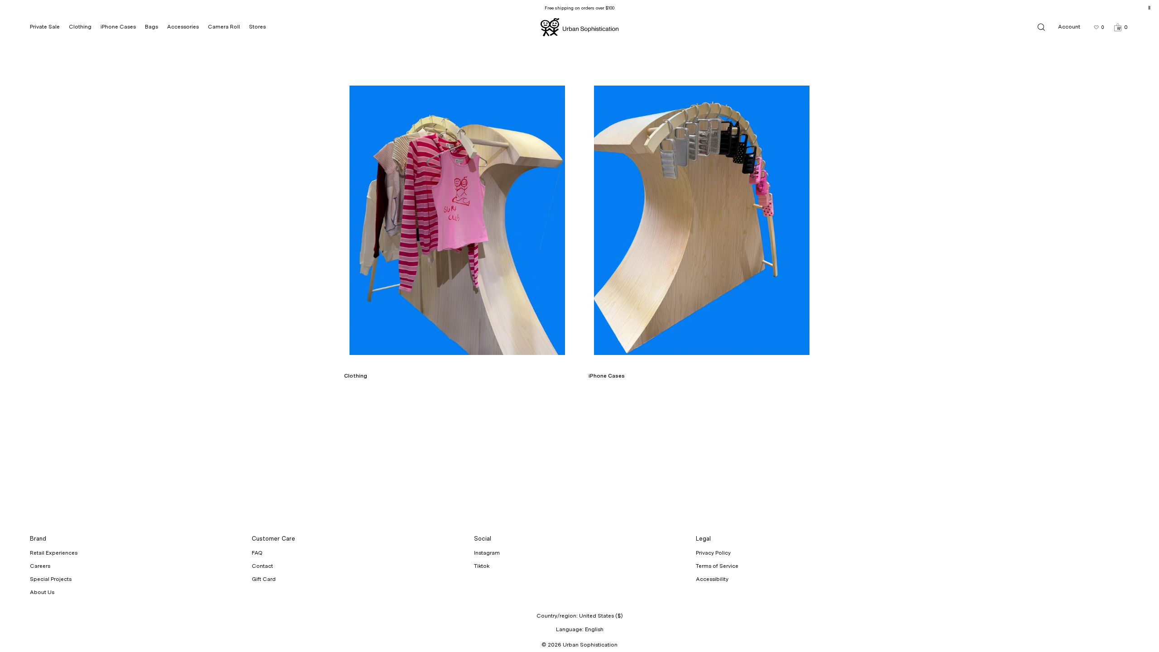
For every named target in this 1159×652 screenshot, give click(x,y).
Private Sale (45, 27)
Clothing (80, 27)
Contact (262, 566)
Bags (151, 27)
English (594, 629)
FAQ (257, 553)
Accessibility (712, 579)
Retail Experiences (53, 553)
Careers (40, 566)
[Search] (1041, 27)
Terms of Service (717, 566)
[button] (1121, 27)
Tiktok (481, 566)
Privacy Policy (713, 553)
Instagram (487, 553)
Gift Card (264, 579)
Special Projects (51, 579)
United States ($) (601, 616)
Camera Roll (224, 27)
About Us (42, 592)
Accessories (183, 27)
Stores (257, 27)
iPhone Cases (118, 27)
